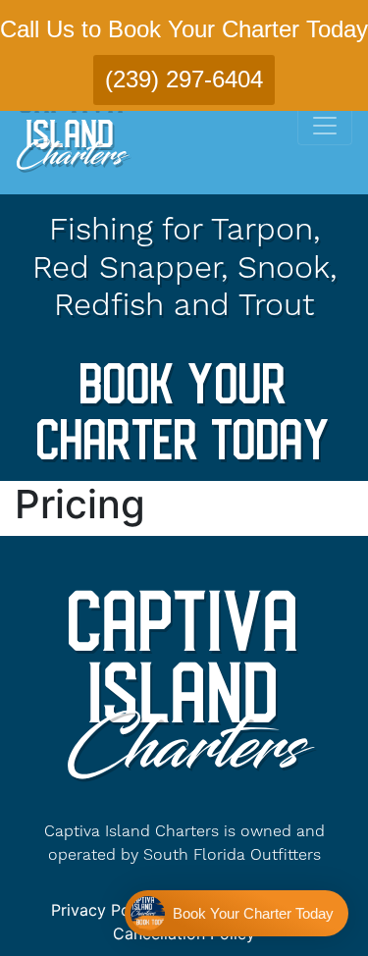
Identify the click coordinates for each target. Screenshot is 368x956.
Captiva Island (184, 679)
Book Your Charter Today (184, 409)
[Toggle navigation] (324, 125)
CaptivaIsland (70, 128)
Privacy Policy (103, 910)
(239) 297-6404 (184, 79)
